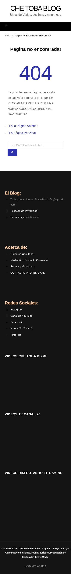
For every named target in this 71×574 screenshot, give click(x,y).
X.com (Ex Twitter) (21, 328)
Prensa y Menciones (22, 266)
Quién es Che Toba (22, 253)
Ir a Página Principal (22, 133)
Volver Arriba (36, 566)
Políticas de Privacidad (23, 210)
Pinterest (15, 334)
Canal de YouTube (21, 315)
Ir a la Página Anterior (23, 126)
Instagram (16, 309)
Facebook (16, 322)
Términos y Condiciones (24, 217)
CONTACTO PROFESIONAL (27, 272)
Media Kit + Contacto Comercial (29, 260)
